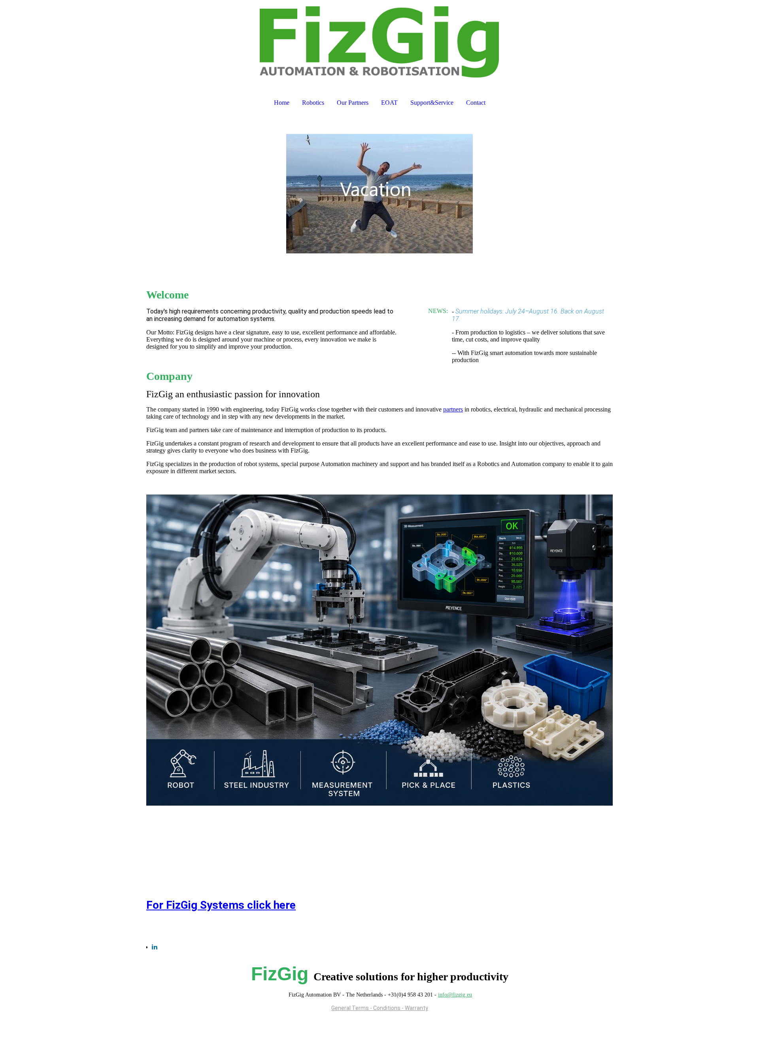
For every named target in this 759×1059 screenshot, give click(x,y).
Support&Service (431, 102)
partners (453, 409)
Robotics (313, 102)
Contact (475, 102)
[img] (379, 41)
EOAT (389, 102)
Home (281, 102)
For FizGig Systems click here (221, 905)
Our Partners (352, 102)
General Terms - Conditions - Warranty (379, 1008)
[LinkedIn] (154, 947)
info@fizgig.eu (455, 995)
